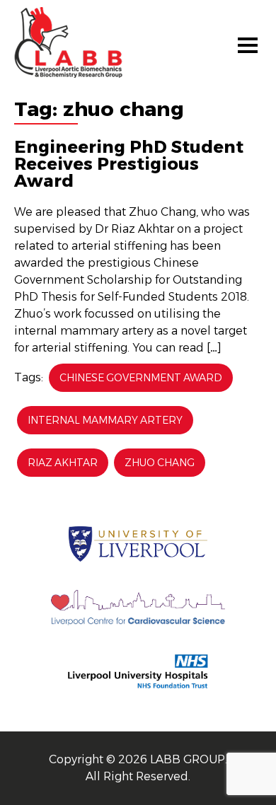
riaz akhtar (63, 462)
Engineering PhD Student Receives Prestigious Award (128, 164)
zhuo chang (160, 462)
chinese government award (140, 377)
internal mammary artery (105, 420)
